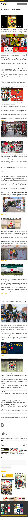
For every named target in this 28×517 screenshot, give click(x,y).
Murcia (9, 11)
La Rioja (6, 11)
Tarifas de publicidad (20, 516)
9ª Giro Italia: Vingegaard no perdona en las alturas (6, 445)
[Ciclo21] (4, 5)
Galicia (5, 11)
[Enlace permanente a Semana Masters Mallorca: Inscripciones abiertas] (23, 452)
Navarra (11, 11)
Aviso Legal (12, 516)
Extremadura (3, 11)
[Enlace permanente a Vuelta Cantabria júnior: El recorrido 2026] (14, 452)
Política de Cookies (16, 516)
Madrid (8, 11)
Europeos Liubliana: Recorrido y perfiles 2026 (22, 445)
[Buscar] (26, 4)
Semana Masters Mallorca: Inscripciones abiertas (22, 453)
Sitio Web (2, 469)
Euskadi (1, 11)
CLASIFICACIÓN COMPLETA (4, 172)
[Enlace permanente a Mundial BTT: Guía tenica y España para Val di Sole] (5, 452)
